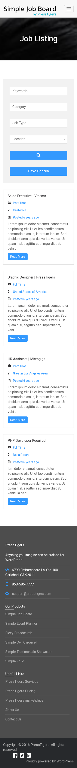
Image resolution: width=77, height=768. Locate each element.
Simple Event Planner (21, 623)
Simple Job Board (18, 614)
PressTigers (40, 745)
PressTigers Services (21, 682)
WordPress (65, 761)
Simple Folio (14, 661)
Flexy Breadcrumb (18, 633)
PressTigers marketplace (24, 700)
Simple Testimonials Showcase (28, 652)
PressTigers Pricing (20, 691)
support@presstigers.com (31, 594)
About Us (12, 710)
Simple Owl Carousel (21, 642)
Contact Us (13, 719)
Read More (17, 256)
